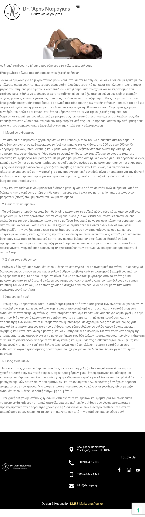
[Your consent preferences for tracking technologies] (138, 510)
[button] (50, 448)
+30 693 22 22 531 (88, 474)
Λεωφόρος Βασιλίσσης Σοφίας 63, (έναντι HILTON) (93, 448)
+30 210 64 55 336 (88, 462)
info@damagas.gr (87, 485)
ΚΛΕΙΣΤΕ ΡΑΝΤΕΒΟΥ (17, 425)
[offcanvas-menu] (77, 7)
